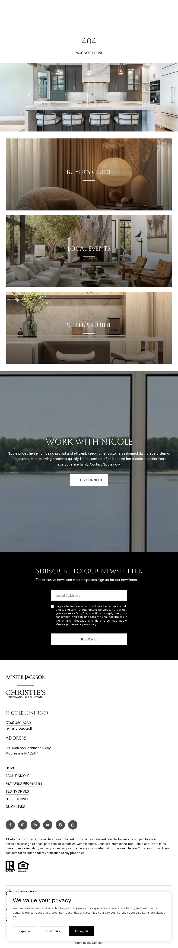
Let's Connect (19, 799)
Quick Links (15, 807)
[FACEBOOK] (10, 825)
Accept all (81, 931)
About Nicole (17, 776)
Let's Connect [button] (89, 480)
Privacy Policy (107, 624)
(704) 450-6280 (18, 723)
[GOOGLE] (60, 825)
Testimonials (17, 791)
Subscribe (89, 639)
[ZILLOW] (72, 825)
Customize (52, 931)
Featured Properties (24, 783)
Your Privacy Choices (89, 943)
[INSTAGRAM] (22, 825)
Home (10, 768)
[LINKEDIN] (35, 825)
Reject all (25, 931)
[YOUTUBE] (47, 825)
